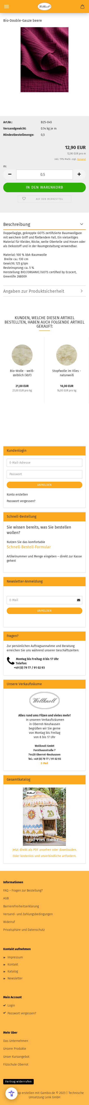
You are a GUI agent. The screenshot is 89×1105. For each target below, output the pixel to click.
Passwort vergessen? (21, 501)
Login (11, 1005)
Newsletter (15, 978)
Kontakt (13, 964)
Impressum (15, 957)
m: (4, 166)
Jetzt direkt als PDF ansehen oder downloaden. (45, 850)
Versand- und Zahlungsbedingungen (28, 914)
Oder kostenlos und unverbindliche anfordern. (44, 856)
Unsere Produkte (14, 1049)
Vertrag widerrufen (18, 1081)
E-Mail (44, 763)
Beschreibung (16, 224)
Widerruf (9, 922)
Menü (6, 6)
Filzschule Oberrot (15, 1064)
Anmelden (44, 484)
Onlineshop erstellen (19, 1093)
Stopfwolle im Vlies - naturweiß (66, 372)
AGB (6, 898)
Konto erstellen (17, 494)
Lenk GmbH (52, 1097)
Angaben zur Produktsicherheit (33, 291)
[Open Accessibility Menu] (11, 1093)
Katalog (13, 971)
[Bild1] (45, 59)
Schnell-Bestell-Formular (29, 547)
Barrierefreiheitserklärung (21, 906)
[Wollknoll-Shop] (44, 6)
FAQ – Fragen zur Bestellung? (23, 890)
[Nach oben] (77, 1098)
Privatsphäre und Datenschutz (24, 930)
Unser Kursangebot (16, 1057)
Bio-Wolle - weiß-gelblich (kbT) (22, 372)
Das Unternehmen (15, 1041)
